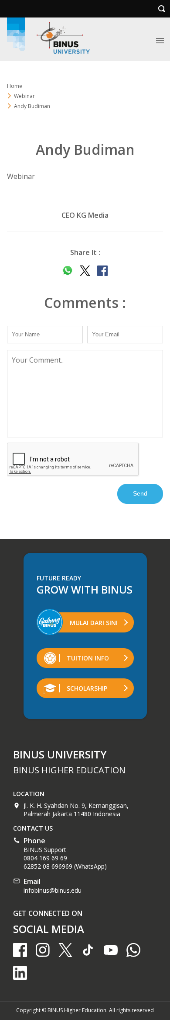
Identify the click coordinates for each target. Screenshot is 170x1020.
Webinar (24, 96)
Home (14, 86)
